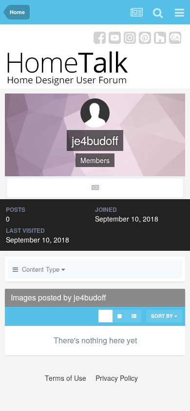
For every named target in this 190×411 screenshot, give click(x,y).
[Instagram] (130, 37)
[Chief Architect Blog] (175, 37)
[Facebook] (100, 37)
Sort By (162, 316)
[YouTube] (115, 37)
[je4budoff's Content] (95, 187)
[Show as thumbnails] (105, 316)
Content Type (39, 269)
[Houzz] (160, 37)
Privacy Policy (116, 378)
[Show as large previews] (120, 316)
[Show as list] (134, 316)
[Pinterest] (145, 37)
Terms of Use (65, 378)
